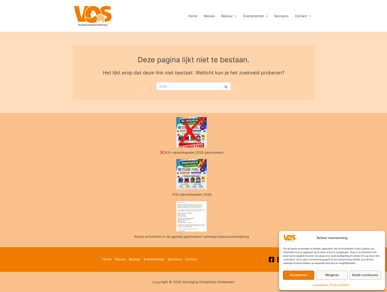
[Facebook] (271, 260)
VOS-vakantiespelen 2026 (191, 194)
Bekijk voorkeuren (365, 275)
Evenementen (253, 16)
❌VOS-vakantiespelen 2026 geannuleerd (191, 152)
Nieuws (209, 16)
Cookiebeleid (320, 284)
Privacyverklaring (340, 284)
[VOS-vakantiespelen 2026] (191, 174)
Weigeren (332, 275)
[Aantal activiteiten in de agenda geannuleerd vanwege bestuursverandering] (191, 216)
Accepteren (298, 275)
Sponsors (281, 16)
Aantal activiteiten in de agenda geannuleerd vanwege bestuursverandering (191, 237)
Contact (301, 16)
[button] (235, 16)
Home (192, 16)
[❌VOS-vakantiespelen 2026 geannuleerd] (191, 132)
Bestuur (227, 16)
